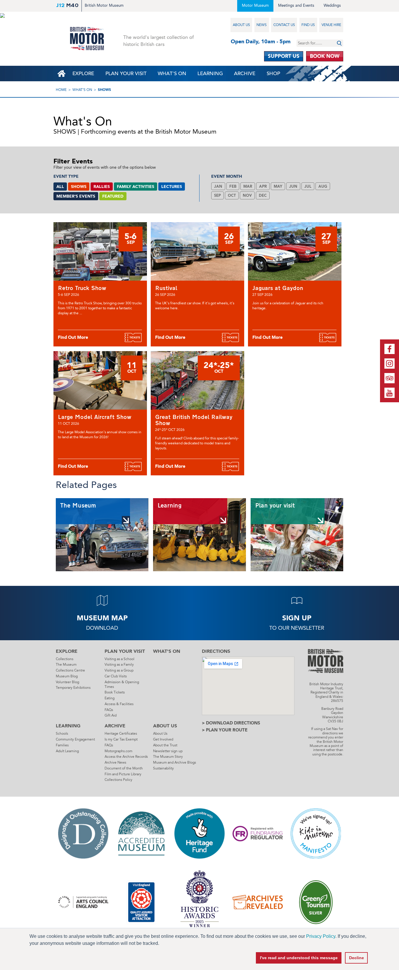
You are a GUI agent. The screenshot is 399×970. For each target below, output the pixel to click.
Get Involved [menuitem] (163, 739)
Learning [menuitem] (210, 73)
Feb (232, 186)
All (60, 186)
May (278, 186)
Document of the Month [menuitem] (124, 768)
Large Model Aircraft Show (94, 416)
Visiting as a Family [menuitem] (119, 664)
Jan (218, 186)
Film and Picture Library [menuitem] (123, 774)
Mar (247, 186)
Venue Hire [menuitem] (331, 25)
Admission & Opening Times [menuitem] (122, 684)
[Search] (339, 43)
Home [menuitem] (61, 73)
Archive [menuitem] (244, 73)
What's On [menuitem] (172, 73)
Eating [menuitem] (110, 698)
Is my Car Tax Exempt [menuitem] (121, 739)
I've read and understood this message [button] (299, 957)
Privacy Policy (320, 936)
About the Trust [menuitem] (165, 745)
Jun (293, 186)
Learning (169, 505)
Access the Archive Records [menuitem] (126, 757)
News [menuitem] (261, 25)
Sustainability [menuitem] (163, 768)
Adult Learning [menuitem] (67, 751)
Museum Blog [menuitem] (67, 676)
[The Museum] (102, 534)
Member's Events (75, 196)
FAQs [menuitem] (109, 710)
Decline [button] (356, 957)
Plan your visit (275, 505)
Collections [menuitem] (64, 659)
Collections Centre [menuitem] (70, 670)
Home (61, 90)
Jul (307, 186)
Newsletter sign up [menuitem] (168, 751)
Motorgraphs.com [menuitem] (118, 751)
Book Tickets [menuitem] (115, 692)
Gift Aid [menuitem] (111, 715)
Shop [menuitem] (273, 73)
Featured (113, 196)
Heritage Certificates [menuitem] (121, 733)
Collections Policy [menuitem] (118, 780)
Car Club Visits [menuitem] (116, 676)
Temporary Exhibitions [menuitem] (73, 688)
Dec (263, 195)
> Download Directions (231, 723)
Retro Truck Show (82, 287)
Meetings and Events (296, 5)
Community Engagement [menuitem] (75, 739)
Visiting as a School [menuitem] (119, 659)
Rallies (101, 186)
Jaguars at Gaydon (277, 287)
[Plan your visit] (297, 534)
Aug (322, 186)
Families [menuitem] (62, 745)
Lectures (171, 186)
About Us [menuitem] (241, 25)
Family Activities (135, 186)
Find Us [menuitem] (308, 25)
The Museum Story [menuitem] (168, 757)
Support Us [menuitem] (283, 56)
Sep (217, 195)
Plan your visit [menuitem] (126, 73)
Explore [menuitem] (83, 73)
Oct (232, 195)
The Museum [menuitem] (66, 664)
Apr (263, 186)
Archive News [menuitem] (115, 762)
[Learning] (199, 534)
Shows (104, 90)
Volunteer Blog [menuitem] (67, 682)
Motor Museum (255, 5)
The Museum (78, 505)
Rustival (166, 287)
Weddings (332, 5)
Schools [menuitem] (62, 733)
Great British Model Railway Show (194, 420)
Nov (247, 195)
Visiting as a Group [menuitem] (119, 670)
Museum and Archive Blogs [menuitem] (174, 762)
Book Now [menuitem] (324, 56)
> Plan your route (224, 730)
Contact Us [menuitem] (284, 25)
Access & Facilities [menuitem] (119, 704)
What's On (82, 90)
